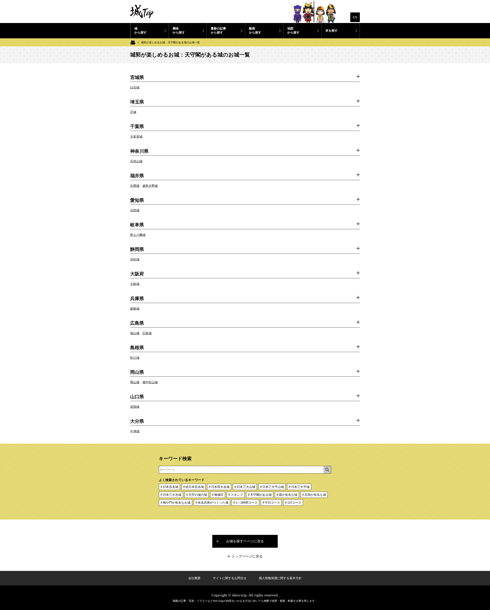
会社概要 (194, 578)
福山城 (134, 333)
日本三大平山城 (273, 486)
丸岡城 (134, 185)
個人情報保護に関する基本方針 (280, 578)
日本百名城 (170, 486)
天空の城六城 (198, 494)
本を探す (331, 30)
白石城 (134, 87)
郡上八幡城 (137, 234)
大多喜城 (136, 136)
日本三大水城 (172, 494)
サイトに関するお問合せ (230, 578)
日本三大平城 (300, 486)
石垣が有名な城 (315, 494)
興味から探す (179, 30)
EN (355, 17)
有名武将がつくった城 (213, 502)
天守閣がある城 (261, 494)
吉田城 (134, 210)
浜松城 (134, 259)
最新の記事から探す (218, 30)
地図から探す (293, 30)
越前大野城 (150, 185)
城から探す (140, 30)
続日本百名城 (194, 486)
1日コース (294, 502)
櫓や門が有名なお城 (176, 502)
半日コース (272, 502)
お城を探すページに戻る (245, 541)
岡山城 (134, 382)
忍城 (133, 112)
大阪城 (134, 284)
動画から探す (255, 30)
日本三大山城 (246, 486)
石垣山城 (136, 161)
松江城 (134, 357)
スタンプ (237, 494)
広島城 (147, 333)
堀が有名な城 (288, 494)
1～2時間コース (246, 502)
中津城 (134, 431)
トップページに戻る (247, 556)
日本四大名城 (220, 486)
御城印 (218, 494)
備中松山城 (150, 382)
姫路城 (134, 308)
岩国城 (134, 406)
